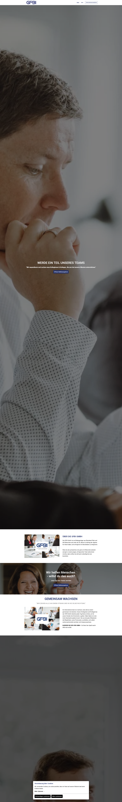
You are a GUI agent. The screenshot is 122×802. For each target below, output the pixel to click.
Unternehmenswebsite (91, 2)
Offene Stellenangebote (61, 272)
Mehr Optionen (39, 791)
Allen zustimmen (57, 796)
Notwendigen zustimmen (42, 796)
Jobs (82, 2)
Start (78, 2)
